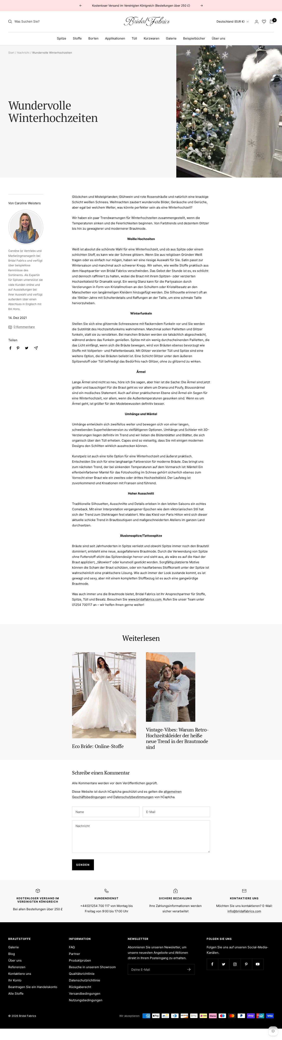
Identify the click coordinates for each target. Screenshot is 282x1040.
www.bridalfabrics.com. (145, 599)
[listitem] (10, 348)
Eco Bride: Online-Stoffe (97, 746)
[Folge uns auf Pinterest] (246, 964)
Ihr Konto (14, 980)
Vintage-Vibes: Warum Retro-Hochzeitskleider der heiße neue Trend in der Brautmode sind (177, 738)
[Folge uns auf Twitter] (223, 964)
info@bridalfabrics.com (244, 911)
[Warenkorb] (272, 21)
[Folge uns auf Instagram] (235, 964)
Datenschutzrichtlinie (84, 980)
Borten (93, 38)
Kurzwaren (151, 38)
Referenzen (16, 967)
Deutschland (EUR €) (231, 21)
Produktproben (80, 960)
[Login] (256, 21)
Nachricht (23, 52)
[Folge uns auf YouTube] (257, 964)
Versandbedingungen (84, 994)
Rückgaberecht (80, 987)
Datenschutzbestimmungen (133, 797)
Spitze (61, 38)
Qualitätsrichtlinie (82, 974)
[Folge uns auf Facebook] (212, 964)
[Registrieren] (189, 969)
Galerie (171, 38)
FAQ (72, 947)
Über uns (218, 38)
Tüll (134, 38)
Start (11, 52)
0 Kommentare (24, 327)
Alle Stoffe (16, 994)
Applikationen (115, 38)
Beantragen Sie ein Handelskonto (32, 987)
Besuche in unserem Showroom (92, 967)
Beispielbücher (194, 38)
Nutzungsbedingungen (85, 1000)
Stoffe (77, 38)
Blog (11, 954)
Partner (74, 954)
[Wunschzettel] (264, 21)
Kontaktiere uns (19, 974)
